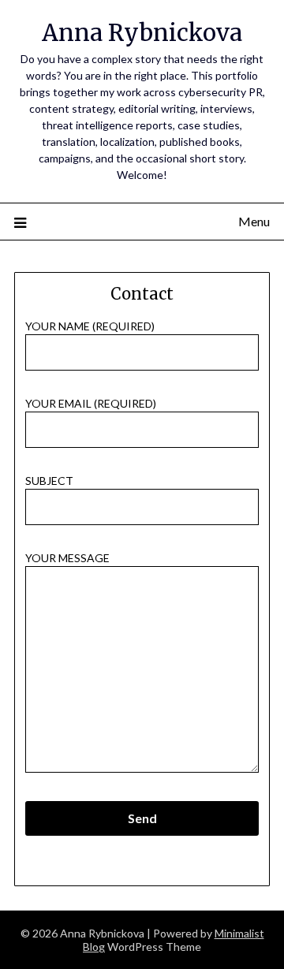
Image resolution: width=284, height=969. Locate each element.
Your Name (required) (90, 326)
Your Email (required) (90, 403)
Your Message (67, 558)
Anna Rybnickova (142, 32)
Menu (254, 221)
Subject (49, 480)
